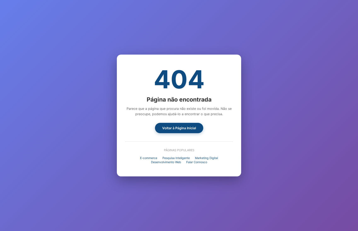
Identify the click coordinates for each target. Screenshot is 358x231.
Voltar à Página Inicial (179, 128)
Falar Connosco (196, 162)
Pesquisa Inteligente (176, 158)
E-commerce (148, 158)
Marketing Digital (206, 158)
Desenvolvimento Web (166, 162)
